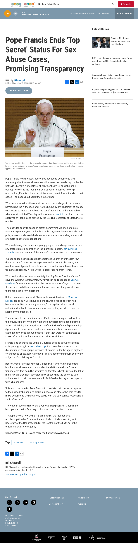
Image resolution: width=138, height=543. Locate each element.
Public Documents (56, 498)
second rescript (38, 346)
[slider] (19, 13)
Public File (82, 504)
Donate (127, 4)
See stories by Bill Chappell (20, 474)
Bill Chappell (19, 80)
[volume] (15, 14)
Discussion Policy (56, 504)
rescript (59, 214)
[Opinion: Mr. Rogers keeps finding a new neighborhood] (101, 42)
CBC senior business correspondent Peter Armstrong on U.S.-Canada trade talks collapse (112, 61)
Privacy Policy (83, 498)
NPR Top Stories (37, 442)
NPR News (18, 442)
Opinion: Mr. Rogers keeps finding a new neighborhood (120, 41)
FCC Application (113, 498)
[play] (7, 13)
